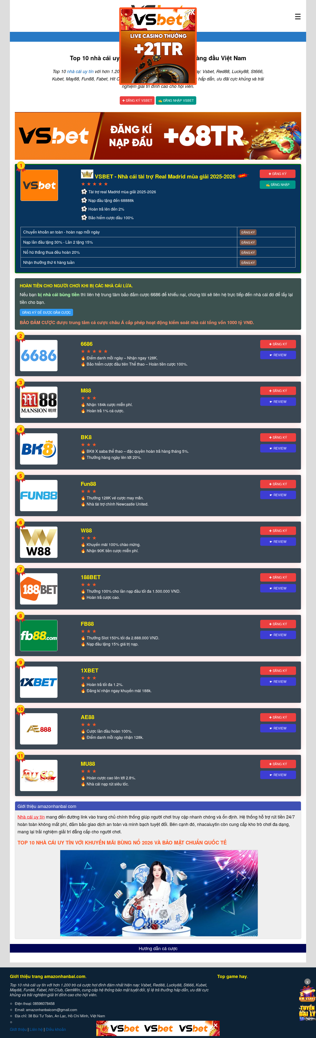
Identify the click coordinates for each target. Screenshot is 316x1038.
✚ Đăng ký (278, 173)
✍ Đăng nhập (278, 184)
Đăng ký (248, 232)
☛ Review (278, 355)
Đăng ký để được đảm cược (46, 312)
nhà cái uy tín (80, 71)
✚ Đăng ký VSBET (137, 100)
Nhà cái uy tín (31, 816)
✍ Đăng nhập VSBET (176, 100)
